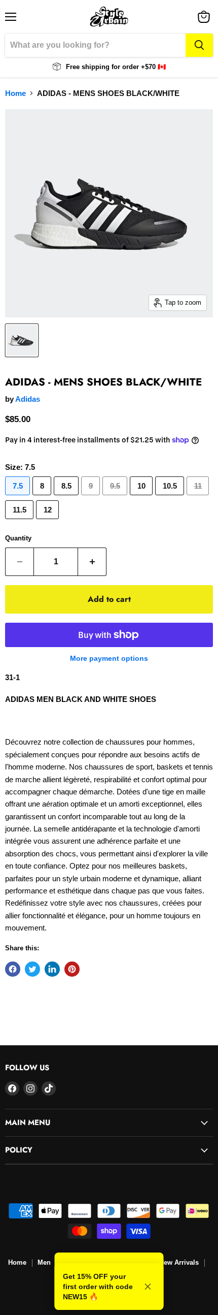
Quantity (18, 538)
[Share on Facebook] (12, 969)
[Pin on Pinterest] (72, 969)
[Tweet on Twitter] (32, 969)
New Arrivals (179, 1262)
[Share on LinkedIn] (52, 969)
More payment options (109, 658)
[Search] (199, 45)
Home (15, 93)
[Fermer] (148, 1286)
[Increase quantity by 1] (92, 562)
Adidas (27, 399)
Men (44, 1262)
